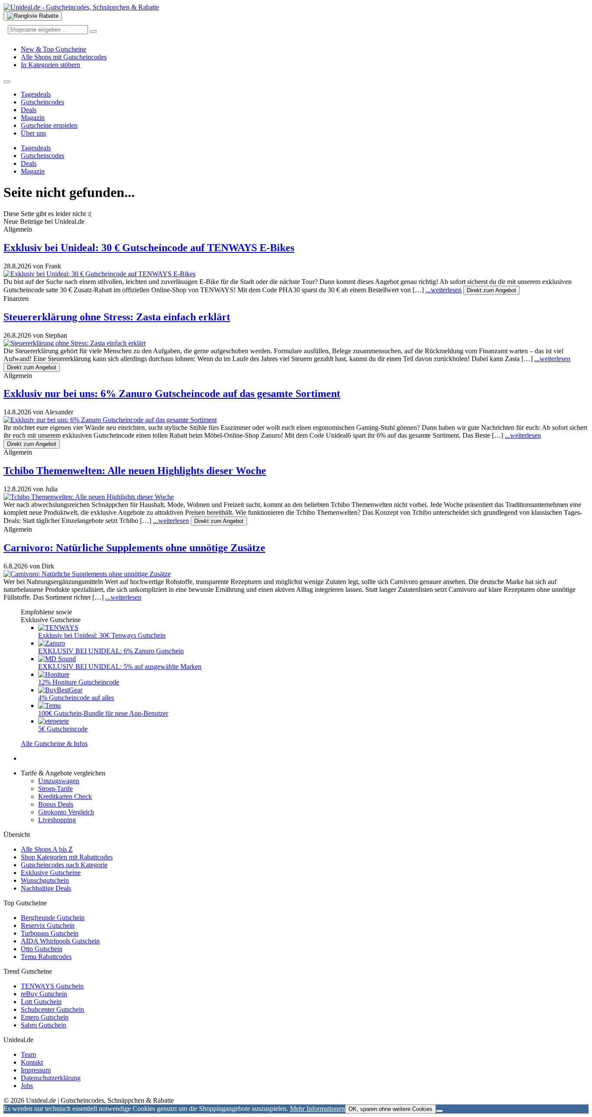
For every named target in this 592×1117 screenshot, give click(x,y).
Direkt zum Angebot (491, 290)
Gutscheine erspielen (49, 125)
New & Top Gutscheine (53, 49)
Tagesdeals (36, 94)
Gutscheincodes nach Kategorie (64, 864)
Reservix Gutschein (48, 925)
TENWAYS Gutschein (52, 986)
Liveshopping (57, 819)
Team (28, 1054)
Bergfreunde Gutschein (53, 917)
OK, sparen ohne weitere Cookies (390, 1109)
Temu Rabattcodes (46, 956)
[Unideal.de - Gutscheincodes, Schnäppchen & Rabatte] (81, 7)
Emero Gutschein (44, 1017)
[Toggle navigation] (6, 82)
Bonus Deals (55, 804)
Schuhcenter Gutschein (52, 1009)
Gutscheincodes (42, 102)
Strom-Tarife (55, 788)
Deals (28, 109)
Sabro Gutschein (43, 1025)
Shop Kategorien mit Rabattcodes (67, 857)
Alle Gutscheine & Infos (54, 743)
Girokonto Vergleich (66, 812)
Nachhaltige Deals (46, 888)
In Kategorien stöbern (50, 64)
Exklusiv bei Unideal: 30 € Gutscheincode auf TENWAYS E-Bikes (148, 247)
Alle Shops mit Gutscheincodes (64, 57)
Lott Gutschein (41, 1001)
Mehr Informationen (317, 1108)
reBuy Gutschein (44, 994)
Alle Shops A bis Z (47, 849)
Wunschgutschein (45, 880)
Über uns (33, 133)
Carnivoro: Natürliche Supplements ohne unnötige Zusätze (134, 547)
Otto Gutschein (41, 948)
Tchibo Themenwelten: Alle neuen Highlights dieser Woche (134, 470)
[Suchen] (93, 31)
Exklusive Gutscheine (51, 872)
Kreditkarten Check (65, 796)
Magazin (33, 117)
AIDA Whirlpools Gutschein (60, 941)
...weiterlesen (444, 290)
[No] (439, 1111)
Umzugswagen (58, 780)
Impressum (36, 1070)
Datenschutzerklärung (51, 1077)
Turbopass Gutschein (49, 933)
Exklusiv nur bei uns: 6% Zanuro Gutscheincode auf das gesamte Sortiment (171, 393)
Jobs (27, 1085)
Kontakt (32, 1062)
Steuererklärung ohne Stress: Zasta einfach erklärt (116, 317)
